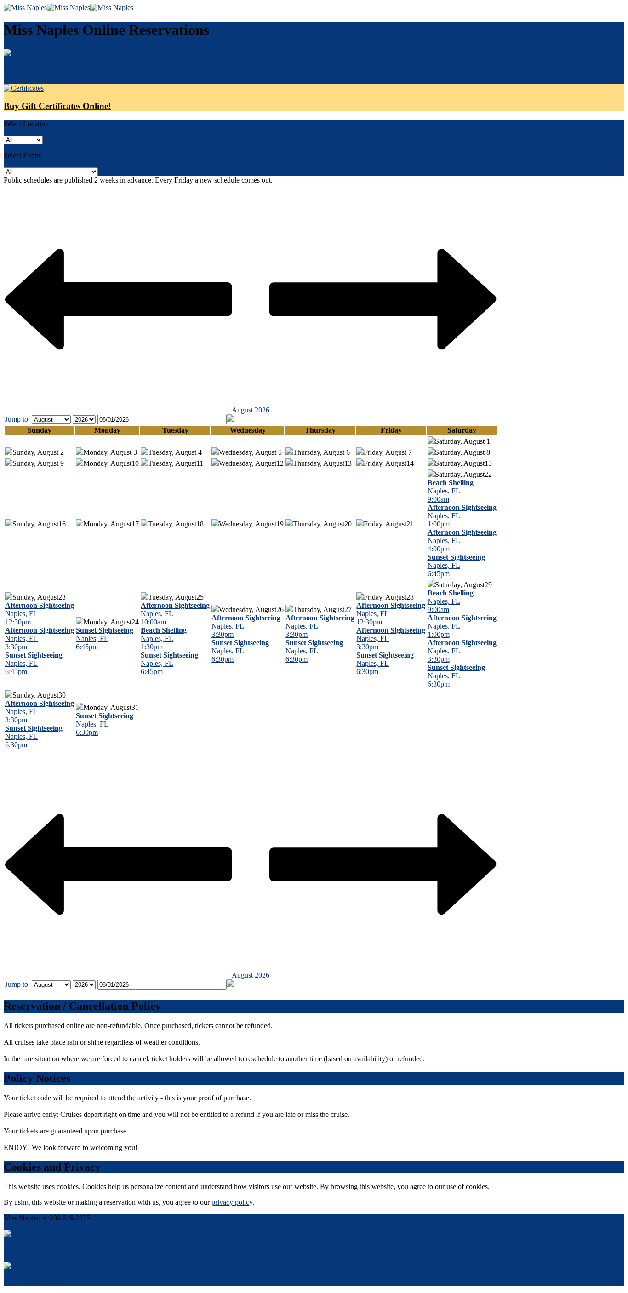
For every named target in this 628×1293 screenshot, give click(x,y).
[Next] (382, 410)
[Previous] (118, 410)
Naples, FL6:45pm (456, 565)
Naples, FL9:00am (451, 491)
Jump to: (17, 419)
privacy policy (231, 1202)
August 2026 (250, 410)
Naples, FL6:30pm (240, 651)
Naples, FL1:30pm (164, 638)
